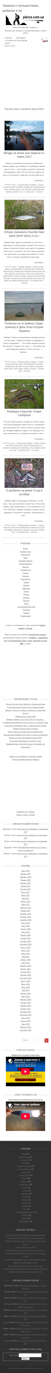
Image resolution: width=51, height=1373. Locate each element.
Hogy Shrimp (15, 527)
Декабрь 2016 (25, 914)
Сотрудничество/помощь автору (16, 42)
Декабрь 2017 (25, 883)
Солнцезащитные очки (26, 607)
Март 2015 (25, 963)
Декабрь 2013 (25, 1006)
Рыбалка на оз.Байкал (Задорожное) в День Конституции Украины (24, 327)
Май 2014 (25, 990)
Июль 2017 (25, 892)
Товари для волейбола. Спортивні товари (25, 756)
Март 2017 (25, 905)
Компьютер (25, 555)
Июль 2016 (25, 923)
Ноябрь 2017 (25, 886)
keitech (20, 364)
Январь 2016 (25, 935)
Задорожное (39, 366)
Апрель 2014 (26, 994)
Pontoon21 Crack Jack (37, 527)
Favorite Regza (18, 445)
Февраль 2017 (25, 908)
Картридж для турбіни (25, 812)
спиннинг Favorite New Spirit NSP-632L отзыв (26, 278)
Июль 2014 (25, 984)
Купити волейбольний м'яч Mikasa (25, 759)
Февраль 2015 (25, 966)
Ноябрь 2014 (25, 972)
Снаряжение (25, 579)
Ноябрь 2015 (25, 938)
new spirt (26, 366)
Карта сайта (10, 46)
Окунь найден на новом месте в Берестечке (25, 732)
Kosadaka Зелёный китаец (33, 271)
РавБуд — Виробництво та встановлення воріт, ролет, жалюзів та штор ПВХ (26, 641)
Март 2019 (25, 871)
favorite (41, 184)
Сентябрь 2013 (25, 1015)
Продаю (25, 567)
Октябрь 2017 (25, 889)
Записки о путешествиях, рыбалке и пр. (21, 8)
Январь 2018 (25, 880)
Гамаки (26, 582)
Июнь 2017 (25, 895)
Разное (25, 573)
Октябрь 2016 (25, 917)
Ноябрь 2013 (25, 1009)
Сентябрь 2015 (25, 944)
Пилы (26, 604)
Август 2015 (25, 948)
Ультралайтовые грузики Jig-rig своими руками (25, 707)
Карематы (26, 588)
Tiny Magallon (8, 529)
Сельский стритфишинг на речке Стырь (25, 741)
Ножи (25, 558)
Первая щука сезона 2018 (25, 716)
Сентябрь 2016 (25, 920)
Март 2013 (25, 1024)
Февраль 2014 (25, 1000)
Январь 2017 (25, 911)
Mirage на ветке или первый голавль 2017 (25, 738)
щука (14, 450)
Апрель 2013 (26, 1021)
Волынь (26, 529)
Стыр (20, 191)
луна (22, 189)
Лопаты (26, 594)
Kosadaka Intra (28, 187)
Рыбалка (33, 184)
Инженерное (25, 447)
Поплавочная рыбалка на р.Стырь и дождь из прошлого (25, 735)
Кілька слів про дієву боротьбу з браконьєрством (25, 704)
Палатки (26, 601)
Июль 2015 (25, 951)
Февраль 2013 (25, 1027)
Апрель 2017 (26, 902)
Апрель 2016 (26, 929)
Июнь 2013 (25, 1018)
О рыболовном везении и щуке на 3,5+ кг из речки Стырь (25, 723)
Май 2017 (25, 899)
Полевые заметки (24, 184)
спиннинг (15, 191)
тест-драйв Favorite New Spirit (18, 280)
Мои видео (21, 38)
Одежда (26, 598)
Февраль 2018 (25, 877)
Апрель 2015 (26, 960)
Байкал (31, 366)
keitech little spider (29, 364)
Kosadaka (19, 187)
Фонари (26, 613)
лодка (6, 368)
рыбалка (9, 191)
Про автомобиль (25, 564)
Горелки (26, 585)
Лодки (26, 591)
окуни (11, 368)
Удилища (28, 266)
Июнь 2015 (25, 954)
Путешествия (21, 443)
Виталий (7, 847)
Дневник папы (25, 552)
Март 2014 (25, 997)
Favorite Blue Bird (16, 269)
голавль (17, 189)
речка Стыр (34, 529)
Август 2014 (25, 981)
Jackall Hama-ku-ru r (35, 445)
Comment (39, 191)
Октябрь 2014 (25, 975)
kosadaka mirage (39, 187)
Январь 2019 (25, 874)
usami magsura (21, 273)
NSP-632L (11, 273)
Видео (25, 548)
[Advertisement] (25, 76)
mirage (6, 189)
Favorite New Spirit (9, 187)
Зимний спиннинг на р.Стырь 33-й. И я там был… (25, 720)
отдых (15, 368)
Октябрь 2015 (25, 941)
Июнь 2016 (25, 926)
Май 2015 (25, 957)
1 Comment (35, 450)
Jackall (26, 445)
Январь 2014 (25, 1003)
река (42, 189)
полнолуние (36, 189)
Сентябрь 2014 (25, 978)
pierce (14, 184)
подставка (28, 189)
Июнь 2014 (25, 987)
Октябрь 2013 (25, 1012)
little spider (19, 366)
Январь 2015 (25, 969)
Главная (8, 38)
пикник (20, 368)
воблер (11, 189)
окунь (31, 447)
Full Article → (39, 181)
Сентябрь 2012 (25, 1030)
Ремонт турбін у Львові (25, 815)
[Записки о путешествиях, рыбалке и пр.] (25, 24)
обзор (28, 273)
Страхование (25, 616)
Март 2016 (25, 932)
